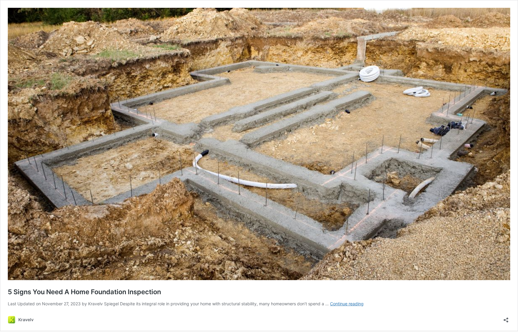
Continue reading (347, 303)
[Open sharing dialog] (506, 318)
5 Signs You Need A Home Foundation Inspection (84, 292)
